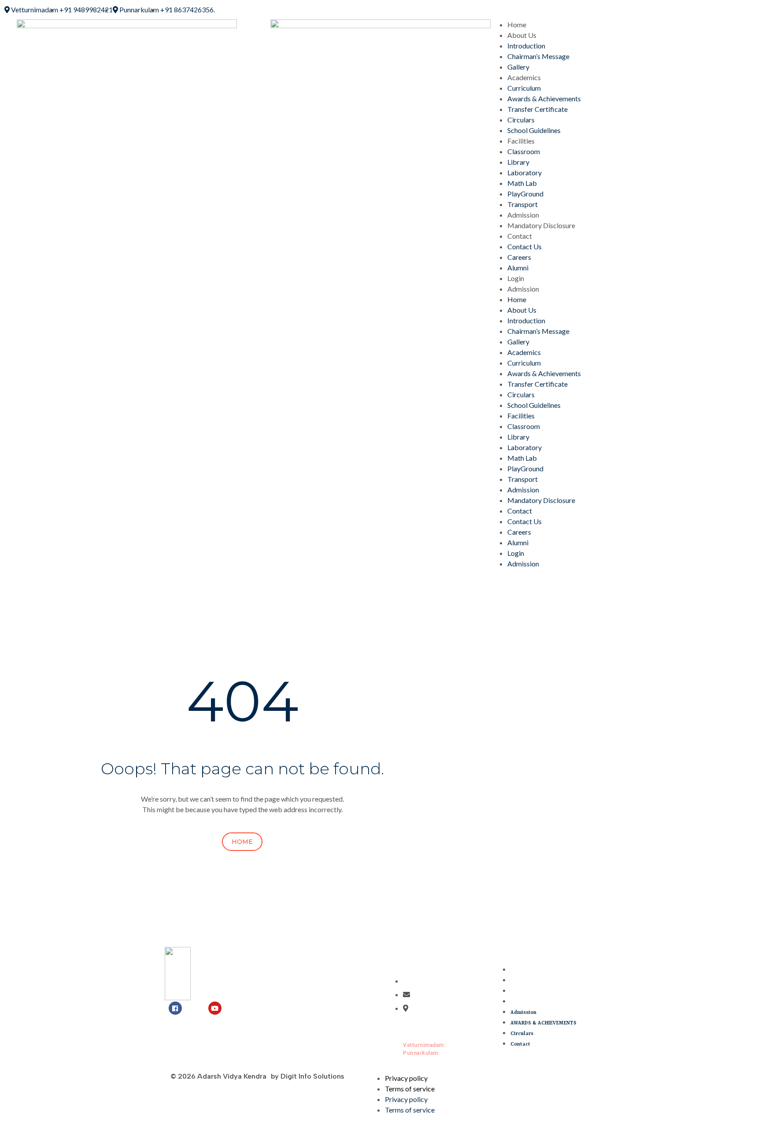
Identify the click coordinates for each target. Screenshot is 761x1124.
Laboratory (524, 172)
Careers (519, 257)
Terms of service (410, 1088)
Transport (522, 204)
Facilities (521, 141)
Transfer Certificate (537, 109)
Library (518, 162)
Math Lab (522, 183)
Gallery (518, 67)
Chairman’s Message (538, 56)
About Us (521, 35)
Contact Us (524, 246)
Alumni (517, 267)
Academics (524, 77)
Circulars (521, 119)
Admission (523, 215)
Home (516, 24)
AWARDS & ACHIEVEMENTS (543, 981)
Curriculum (524, 88)
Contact (519, 236)
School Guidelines (534, 130)
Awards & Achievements (544, 98)
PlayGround (525, 193)
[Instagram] (195, 1008)
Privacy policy (406, 1078)
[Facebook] (175, 1008)
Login (515, 278)
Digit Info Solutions (312, 1076)
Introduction (526, 45)
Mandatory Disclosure (541, 225)
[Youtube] (215, 1008)
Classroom (523, 151)
